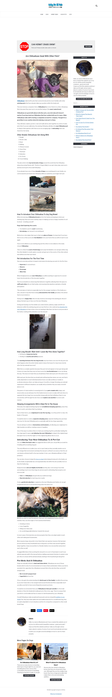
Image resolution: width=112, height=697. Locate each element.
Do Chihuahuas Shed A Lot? (29, 662)
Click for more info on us (84, 98)
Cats (70, 14)
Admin (31, 619)
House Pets (64, 14)
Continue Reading (29, 675)
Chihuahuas (20, 101)
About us (52, 694)
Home (41, 14)
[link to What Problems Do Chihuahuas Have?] (56, 651)
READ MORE (88, 46)
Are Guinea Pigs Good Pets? (83, 140)
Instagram (59, 694)
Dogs (47, 14)
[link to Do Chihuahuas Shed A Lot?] (29, 651)
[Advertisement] (56, 29)
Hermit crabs (54, 14)
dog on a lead (40, 459)
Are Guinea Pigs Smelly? (82, 126)
